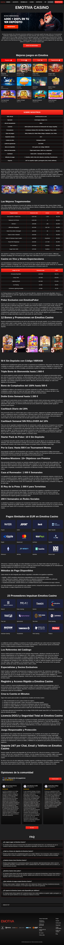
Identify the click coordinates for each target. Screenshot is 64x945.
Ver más (32, 827)
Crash (38, 60)
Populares (7, 60)
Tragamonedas (54, 60)
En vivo (23, 60)
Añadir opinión (55, 778)
